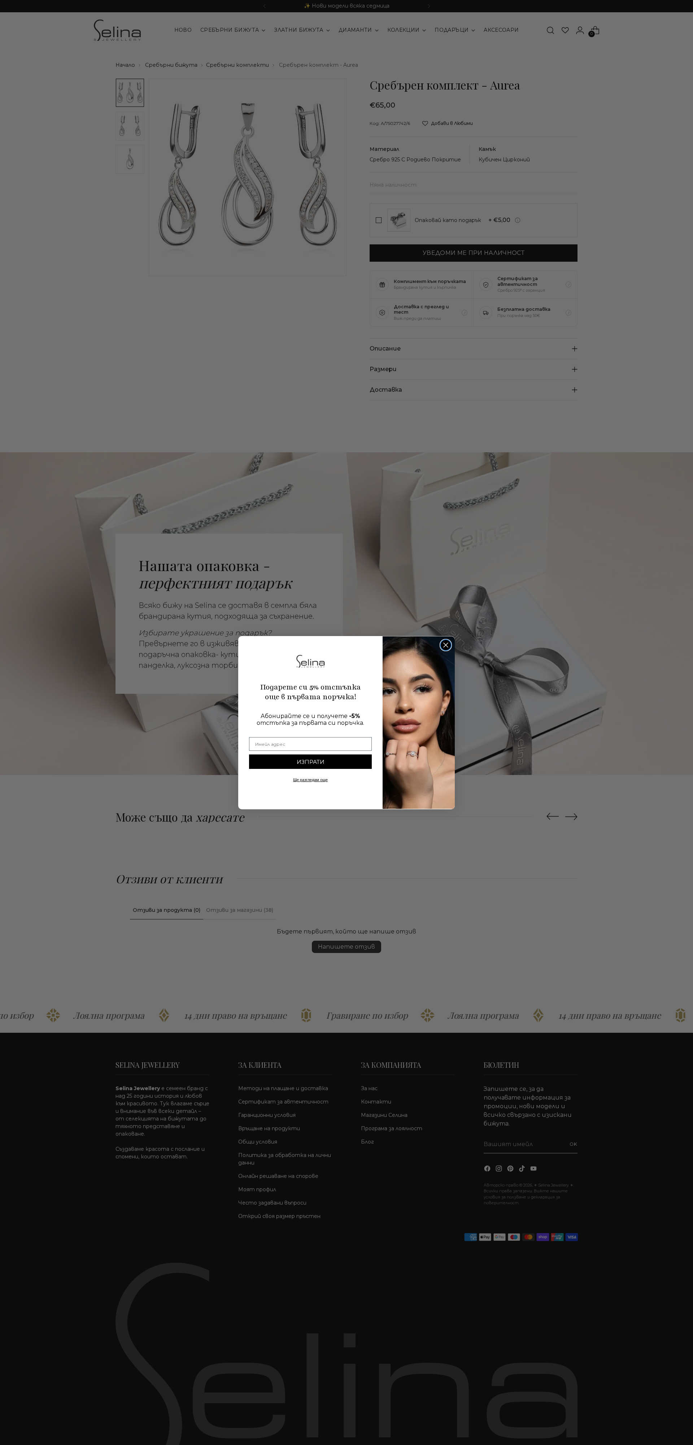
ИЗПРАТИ (310, 761)
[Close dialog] (445, 645)
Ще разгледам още (310, 780)
